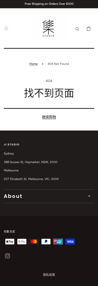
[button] (6, 28)
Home (33, 64)
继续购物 (49, 117)
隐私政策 (49, 275)
